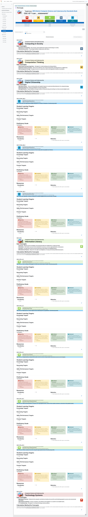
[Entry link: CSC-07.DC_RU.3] (81, 142)
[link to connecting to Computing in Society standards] (61, 17)
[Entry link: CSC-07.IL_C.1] (81, 349)
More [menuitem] (11, 1)
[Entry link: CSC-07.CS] (81, 55)
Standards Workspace (5, 10)
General (3, 6)
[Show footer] (86, 515)
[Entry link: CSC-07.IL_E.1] (81, 395)
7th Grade (4, 30)
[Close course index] (1, 4)
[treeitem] (6, 8)
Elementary (4, 14)
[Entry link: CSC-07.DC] (81, 95)
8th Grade (4, 32)
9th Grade (4, 36)
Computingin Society (61, 21)
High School (4, 34)
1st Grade (4, 17)
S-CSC (16, 5)
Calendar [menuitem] (8, 1)
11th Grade (4, 40)
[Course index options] (12, 4)
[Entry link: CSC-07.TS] (81, 509)
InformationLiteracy (49, 21)
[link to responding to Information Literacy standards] (50, 17)
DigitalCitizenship (72, 21)
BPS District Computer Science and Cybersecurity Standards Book (7, 12)
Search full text (28, 33)
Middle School (4, 27)
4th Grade (4, 23)
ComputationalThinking (38, 21)
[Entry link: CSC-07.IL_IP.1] (81, 442)
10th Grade (4, 38)
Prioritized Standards (50, 22)
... (84, 29)
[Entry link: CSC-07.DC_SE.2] (81, 235)
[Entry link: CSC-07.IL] (81, 256)
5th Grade (4, 25)
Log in (86, 1)
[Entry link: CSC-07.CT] (81, 75)
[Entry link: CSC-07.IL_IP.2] (81, 488)
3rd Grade (4, 21)
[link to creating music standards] (27, 17)
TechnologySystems (27, 21)
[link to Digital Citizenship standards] (73, 17)
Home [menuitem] (5, 1)
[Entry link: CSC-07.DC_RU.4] (81, 188)
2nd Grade (4, 19)
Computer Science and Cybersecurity (7, 8)
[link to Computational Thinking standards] (38, 17)
